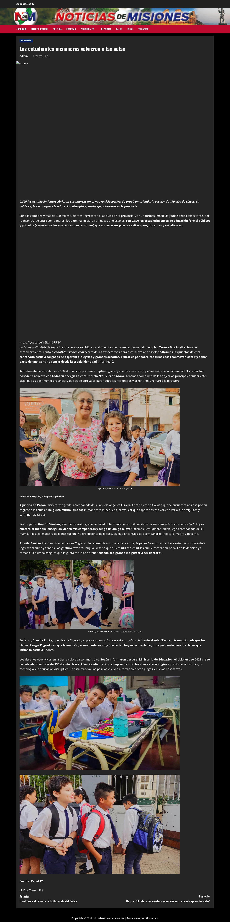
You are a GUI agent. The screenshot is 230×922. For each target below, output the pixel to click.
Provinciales (87, 29)
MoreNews (133, 918)
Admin (24, 56)
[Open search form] (213, 29)
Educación (143, 29)
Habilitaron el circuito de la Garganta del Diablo (48, 898)
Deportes (106, 29)
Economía (21, 29)
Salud (119, 29)
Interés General (39, 29)
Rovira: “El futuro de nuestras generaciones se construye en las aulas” (168, 898)
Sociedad (71, 29)
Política (57, 29)
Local (130, 29)
